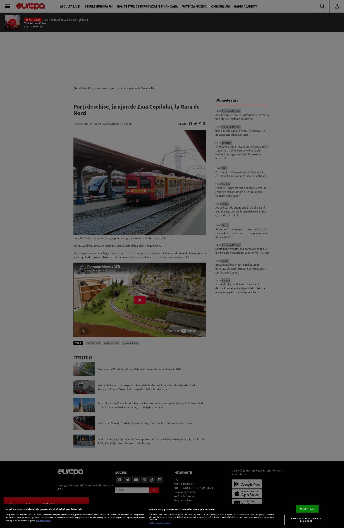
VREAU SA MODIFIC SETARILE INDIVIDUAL (306, 520)
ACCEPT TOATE (307, 508)
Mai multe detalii (43, 520)
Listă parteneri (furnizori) (160, 523)
